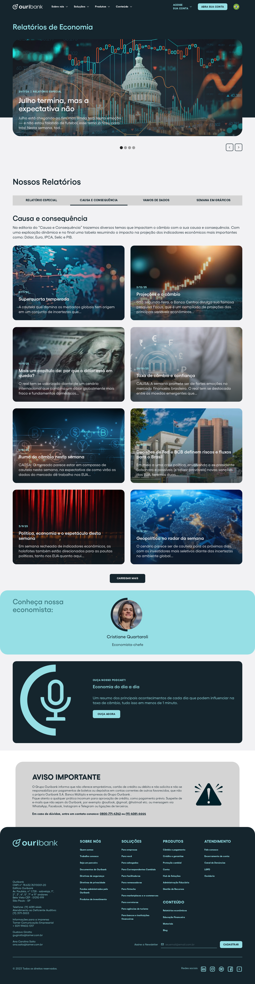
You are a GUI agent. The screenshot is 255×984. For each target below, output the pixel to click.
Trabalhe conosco (89, 856)
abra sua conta (212, 6)
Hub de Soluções (172, 876)
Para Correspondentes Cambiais (139, 869)
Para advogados (130, 862)
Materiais (168, 923)
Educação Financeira (174, 917)
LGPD (207, 869)
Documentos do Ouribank (93, 869)
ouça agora (106, 714)
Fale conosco (211, 849)
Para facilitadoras (131, 876)
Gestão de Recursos (173, 889)
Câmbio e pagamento (174, 849)
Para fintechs (129, 889)
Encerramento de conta (216, 856)
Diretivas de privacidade (92, 882)
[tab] (41, 200)
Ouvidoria (209, 876)
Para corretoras (130, 902)
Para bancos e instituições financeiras (135, 917)
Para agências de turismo (135, 909)
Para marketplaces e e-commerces (140, 895)
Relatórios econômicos (175, 910)
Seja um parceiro (89, 862)
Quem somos (86, 849)
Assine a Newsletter (146, 944)
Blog (165, 930)
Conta (166, 869)
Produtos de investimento (93, 899)
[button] (60, 6)
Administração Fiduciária (176, 882)
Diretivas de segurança (92, 876)
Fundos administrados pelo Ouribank (94, 891)
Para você (127, 856)
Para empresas (129, 849)
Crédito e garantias (173, 856)
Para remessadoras (132, 882)
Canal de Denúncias (214, 862)
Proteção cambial (172, 862)
